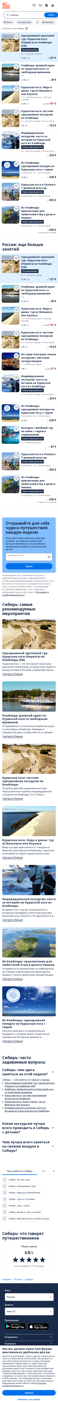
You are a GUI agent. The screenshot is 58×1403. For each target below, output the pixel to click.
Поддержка (11, 1337)
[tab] (19, 1171)
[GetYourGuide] (6, 6)
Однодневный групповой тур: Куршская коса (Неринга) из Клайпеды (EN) (30, 1084)
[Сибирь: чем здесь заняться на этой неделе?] (53, 1072)
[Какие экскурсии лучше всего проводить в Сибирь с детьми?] (53, 1128)
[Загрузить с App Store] (38, 1327)
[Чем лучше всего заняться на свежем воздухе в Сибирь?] (53, 1146)
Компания (10, 1343)
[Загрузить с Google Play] (15, 1327)
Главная (6, 1279)
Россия (18, 1279)
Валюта (9, 1304)
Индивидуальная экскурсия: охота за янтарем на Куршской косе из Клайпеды (27, 1109)
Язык (7, 1290)
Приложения (12, 1320)
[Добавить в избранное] (16, 37)
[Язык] (46, 5)
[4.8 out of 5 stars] (29, 1259)
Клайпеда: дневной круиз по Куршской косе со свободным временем (29, 1091)
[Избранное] (34, 5)
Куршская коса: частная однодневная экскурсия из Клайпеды (25, 1097)
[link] (29, 47)
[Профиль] (53, 5)
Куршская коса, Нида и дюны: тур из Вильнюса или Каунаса (25, 1103)
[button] (29, 47)
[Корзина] (40, 5)
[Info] (26, 28)
